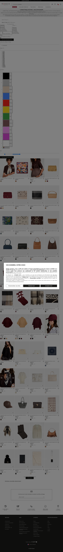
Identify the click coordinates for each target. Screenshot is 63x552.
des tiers (55, 274)
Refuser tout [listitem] (31, 285)
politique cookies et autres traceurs (16, 281)
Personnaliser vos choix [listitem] (14, 285)
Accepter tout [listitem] (48, 285)
